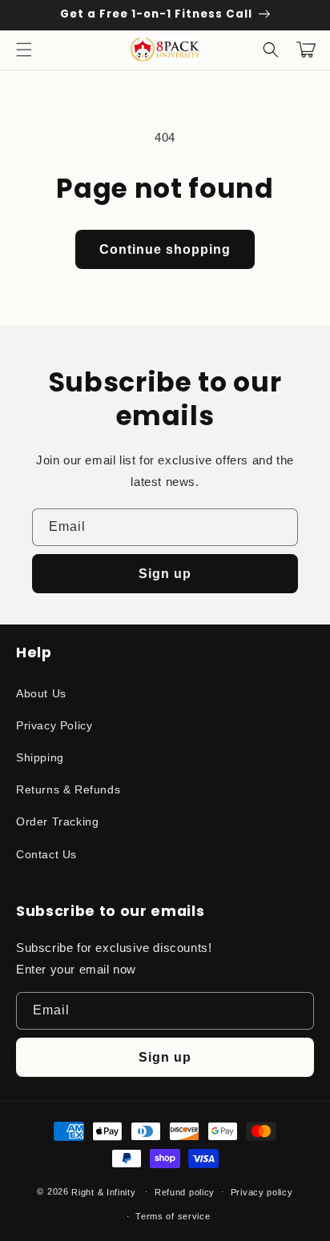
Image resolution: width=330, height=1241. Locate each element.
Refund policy (185, 1192)
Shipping (40, 757)
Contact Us (46, 854)
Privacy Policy (54, 725)
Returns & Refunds (68, 789)
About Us (41, 693)
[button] (24, 49)
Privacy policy (262, 1192)
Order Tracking (57, 821)
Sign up (165, 573)
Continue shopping (165, 249)
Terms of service (172, 1216)
